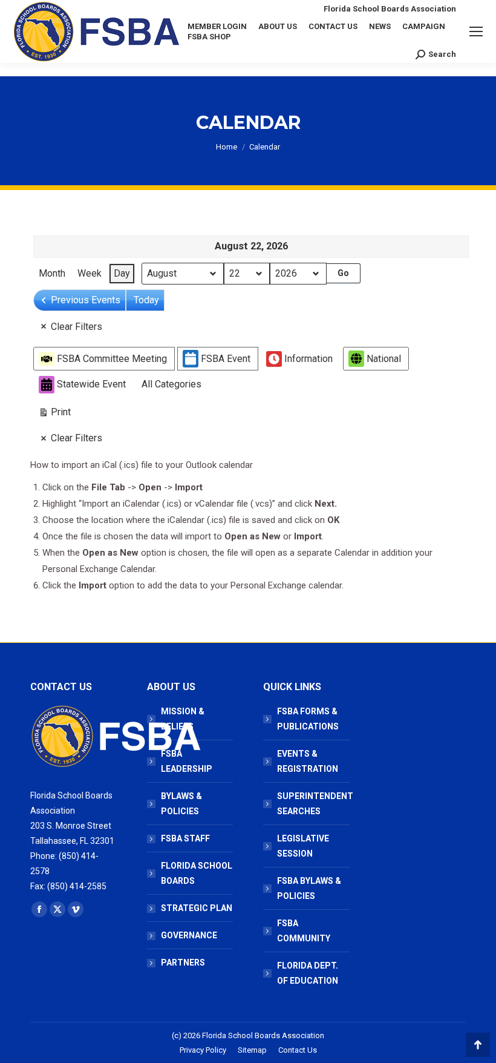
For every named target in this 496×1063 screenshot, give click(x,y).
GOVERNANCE (189, 935)
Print (54, 414)
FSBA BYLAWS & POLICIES (309, 888)
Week (89, 273)
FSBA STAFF (185, 838)
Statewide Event (91, 384)
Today (146, 300)
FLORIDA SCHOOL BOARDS (196, 873)
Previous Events (85, 300)
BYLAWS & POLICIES (181, 803)
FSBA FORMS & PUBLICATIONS (308, 718)
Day (122, 273)
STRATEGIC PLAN (196, 908)
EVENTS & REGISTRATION (307, 761)
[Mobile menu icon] (476, 31)
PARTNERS (183, 962)
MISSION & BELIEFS (182, 718)
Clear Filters (76, 326)
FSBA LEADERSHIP (186, 761)
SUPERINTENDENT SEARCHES (315, 803)
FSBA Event (225, 358)
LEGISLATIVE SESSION (303, 846)
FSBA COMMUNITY (303, 930)
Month (52, 273)
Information (308, 358)
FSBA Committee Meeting (112, 358)
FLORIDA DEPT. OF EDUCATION (307, 973)
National (384, 358)
